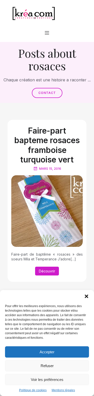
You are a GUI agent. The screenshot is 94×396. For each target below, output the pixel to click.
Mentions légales (63, 390)
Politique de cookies (33, 390)
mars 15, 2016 (50, 169)
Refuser (47, 366)
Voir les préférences (47, 379)
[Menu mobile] (47, 32)
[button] (86, 296)
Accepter (47, 352)
